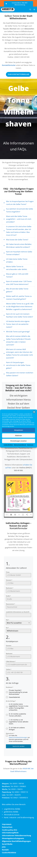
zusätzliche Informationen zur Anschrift (17, 612)
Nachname (9, 588)
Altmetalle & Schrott (11, 814)
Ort (7, 628)
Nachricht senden (18, 746)
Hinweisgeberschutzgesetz (13, 838)
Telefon (8, 669)
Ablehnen (18, 435)
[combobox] (18, 623)
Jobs (4, 847)
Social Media (7, 844)
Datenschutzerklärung (20, 445)
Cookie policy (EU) (9, 830)
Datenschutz (10, 733)
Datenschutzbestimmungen (18, 737)
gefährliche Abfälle (11, 812)
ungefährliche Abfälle (12, 809)
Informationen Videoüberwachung (16, 835)
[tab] (18, 203)
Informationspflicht (10, 833)
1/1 (7, 514)
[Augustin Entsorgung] (8, 9)
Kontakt (5, 850)
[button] (34, 412)
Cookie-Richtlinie (8, 445)
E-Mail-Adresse (11, 661)
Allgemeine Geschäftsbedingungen (16, 841)
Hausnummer (10, 604)
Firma (7, 572)
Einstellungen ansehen (18, 441)
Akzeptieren (18, 430)
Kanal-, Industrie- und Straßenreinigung (19, 817)
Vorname (9, 580)
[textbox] (16, 623)
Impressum (30, 445)
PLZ (7, 620)
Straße (8, 596)
